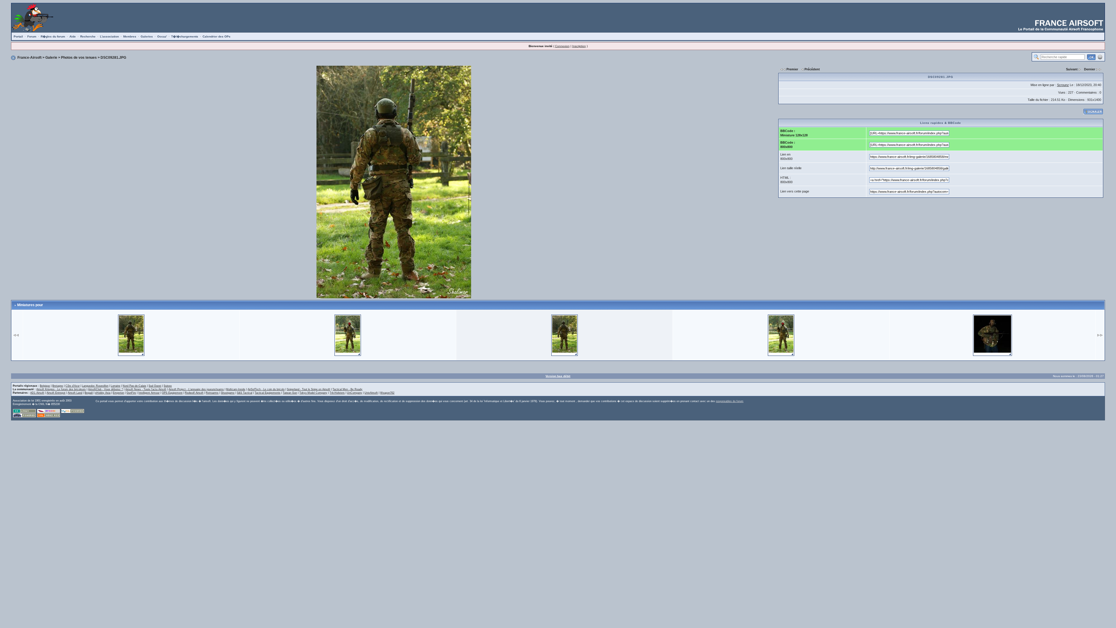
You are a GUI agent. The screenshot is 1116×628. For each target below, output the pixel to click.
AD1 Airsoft (37, 392)
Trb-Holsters (337, 392)
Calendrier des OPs (216, 36)
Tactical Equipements (267, 392)
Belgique (45, 385)
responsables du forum (729, 401)
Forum (31, 36)
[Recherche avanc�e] (1100, 56)
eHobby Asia (102, 392)
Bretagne (57, 385)
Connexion (562, 46)
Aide (72, 36)
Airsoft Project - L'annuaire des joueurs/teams (196, 389)
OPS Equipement (172, 392)
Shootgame (228, 392)
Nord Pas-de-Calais (134, 385)
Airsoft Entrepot (55, 392)
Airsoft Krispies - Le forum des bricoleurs (61, 389)
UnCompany (354, 392)
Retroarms (212, 392)
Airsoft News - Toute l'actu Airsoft (145, 389)
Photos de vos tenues (79, 58)
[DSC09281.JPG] (393, 181)
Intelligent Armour (149, 392)
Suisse (168, 385)
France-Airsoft (29, 58)
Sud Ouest (155, 385)
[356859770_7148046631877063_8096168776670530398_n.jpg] (992, 334)
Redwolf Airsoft (194, 392)
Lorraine (115, 385)
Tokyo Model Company (313, 392)
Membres (129, 36)
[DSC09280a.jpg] (347, 334)
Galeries (147, 36)
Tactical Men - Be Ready (347, 389)
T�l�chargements (184, 36)
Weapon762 (387, 392)
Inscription (579, 46)
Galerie (51, 58)
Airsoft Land (75, 392)
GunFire (131, 392)
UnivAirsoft (371, 392)
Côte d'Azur (72, 385)
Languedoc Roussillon (95, 385)
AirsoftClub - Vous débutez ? (105, 389)
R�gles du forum (53, 36)
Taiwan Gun (290, 392)
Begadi (89, 392)
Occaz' (162, 36)
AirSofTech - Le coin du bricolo (266, 389)
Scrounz (1063, 85)
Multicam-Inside (235, 389)
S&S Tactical (244, 392)
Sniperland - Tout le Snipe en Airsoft (308, 389)
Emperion (118, 392)
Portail (18, 36)
